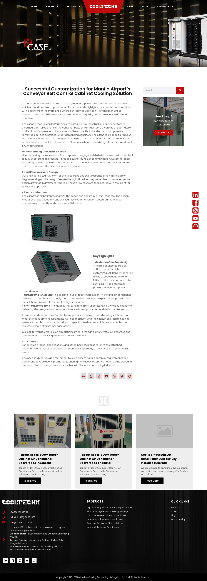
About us (52, 6)
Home (33, 6)
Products (73, 6)
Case (130, 6)
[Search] (180, 90)
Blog (145, 6)
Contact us (165, 6)
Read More (29, 480)
